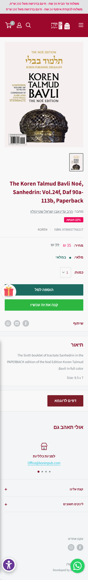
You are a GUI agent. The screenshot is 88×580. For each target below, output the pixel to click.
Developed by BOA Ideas (68, 570)
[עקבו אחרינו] (80, 547)
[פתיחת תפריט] (81, 25)
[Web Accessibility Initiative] (9, 565)
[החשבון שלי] (19, 25)
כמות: (78, 272)
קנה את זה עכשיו (44, 304)
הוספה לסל (44, 289)
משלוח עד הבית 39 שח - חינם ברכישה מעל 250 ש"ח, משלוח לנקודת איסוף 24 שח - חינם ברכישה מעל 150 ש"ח (44, 6)
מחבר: (56, 211)
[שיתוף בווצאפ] (8, 323)
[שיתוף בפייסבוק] (26, 323)
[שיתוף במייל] (17, 323)
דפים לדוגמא (65, 400)
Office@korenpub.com (44, 463)
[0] (8, 25)
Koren (42, 229)
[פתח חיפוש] (28, 25)
